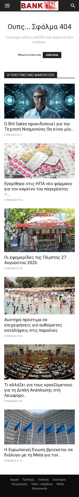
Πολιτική (43, 479)
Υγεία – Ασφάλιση (42, 484)
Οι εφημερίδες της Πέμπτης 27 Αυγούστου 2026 (35, 260)
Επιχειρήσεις (19, 484)
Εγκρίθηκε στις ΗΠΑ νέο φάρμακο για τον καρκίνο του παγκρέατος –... (38, 189)
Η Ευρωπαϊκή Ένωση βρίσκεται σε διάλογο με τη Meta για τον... (38, 452)
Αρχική (14, 479)
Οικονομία (59, 479)
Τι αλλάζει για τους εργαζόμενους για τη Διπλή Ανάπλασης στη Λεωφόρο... (38, 390)
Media (60, 484)
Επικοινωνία (39, 488)
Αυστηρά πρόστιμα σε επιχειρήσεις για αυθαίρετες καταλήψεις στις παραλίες (33, 325)
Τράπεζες (28, 479)
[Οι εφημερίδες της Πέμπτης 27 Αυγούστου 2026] (39, 230)
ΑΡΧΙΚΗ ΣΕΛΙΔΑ (52, 55)
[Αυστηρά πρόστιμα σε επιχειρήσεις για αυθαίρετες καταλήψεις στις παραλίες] (39, 296)
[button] (7, 5)
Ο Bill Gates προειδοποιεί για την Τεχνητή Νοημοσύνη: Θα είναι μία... (39, 126)
